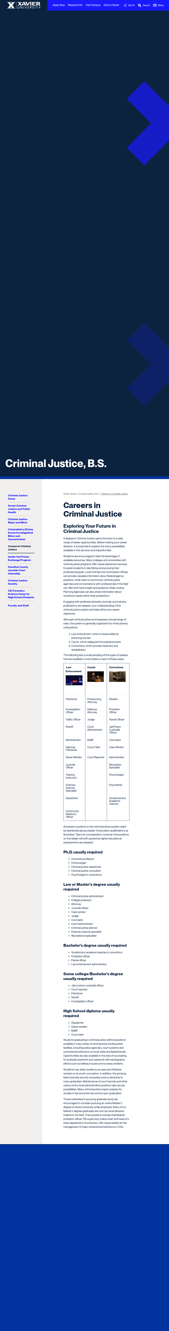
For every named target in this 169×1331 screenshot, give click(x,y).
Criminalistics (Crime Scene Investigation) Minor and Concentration (20, 534)
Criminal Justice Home (17, 497)
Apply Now (59, 5)
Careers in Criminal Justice (19, 548)
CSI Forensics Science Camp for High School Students (21, 594)
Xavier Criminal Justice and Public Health (19, 509)
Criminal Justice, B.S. (56, 463)
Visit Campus (93, 5)
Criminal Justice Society (17, 582)
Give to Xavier (111, 5)
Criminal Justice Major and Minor (17, 521)
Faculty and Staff (18, 605)
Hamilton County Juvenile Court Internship (18, 570)
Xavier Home (69, 494)
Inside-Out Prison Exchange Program (19, 558)
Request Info (75, 5)
